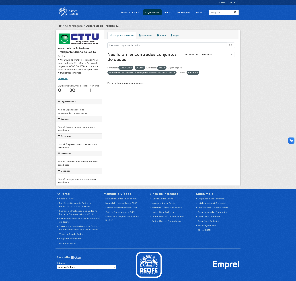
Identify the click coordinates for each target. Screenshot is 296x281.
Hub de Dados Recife (162, 198)
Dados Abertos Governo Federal (168, 216)
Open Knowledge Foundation (212, 212)
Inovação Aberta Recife (163, 203)
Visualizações (183, 12)
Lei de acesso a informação (212, 203)
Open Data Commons (209, 216)
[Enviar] (235, 12)
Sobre (162, 35)
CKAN (75, 257)
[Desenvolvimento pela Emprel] (226, 264)
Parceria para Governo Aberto (213, 207)
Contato (232, 2)
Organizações (152, 12)
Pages (175, 35)
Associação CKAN (207, 225)
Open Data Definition (208, 221)
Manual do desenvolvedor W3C (121, 203)
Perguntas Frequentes (70, 238)
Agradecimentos (67, 243)
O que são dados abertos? (211, 198)
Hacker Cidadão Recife (163, 212)
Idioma (61, 263)
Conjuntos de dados (130, 12)
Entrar (222, 2)
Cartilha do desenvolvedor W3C (121, 207)
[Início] (60, 25)
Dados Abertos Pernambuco (166, 221)
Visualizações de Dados (71, 234)
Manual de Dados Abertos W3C (121, 198)
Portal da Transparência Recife (167, 207)
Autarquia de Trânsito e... (102, 25)
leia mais (63, 78)
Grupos (168, 12)
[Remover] (131, 68)
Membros (147, 35)
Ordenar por (192, 54)
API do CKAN (204, 230)
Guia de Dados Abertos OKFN (120, 212)
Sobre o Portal (66, 198)
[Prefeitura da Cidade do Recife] (149, 264)
